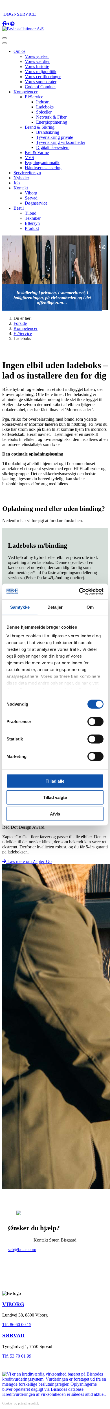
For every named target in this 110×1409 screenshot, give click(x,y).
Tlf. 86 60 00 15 (16, 1324)
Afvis (55, 813)
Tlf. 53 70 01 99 (16, 1356)
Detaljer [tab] (55, 606)
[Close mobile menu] (4, 43)
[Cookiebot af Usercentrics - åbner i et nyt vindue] (79, 591)
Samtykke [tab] (20, 606)
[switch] (95, 721)
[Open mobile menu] (4, 38)
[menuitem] (19, 51)
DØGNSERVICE (19, 14)
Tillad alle (55, 780)
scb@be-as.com (22, 1249)
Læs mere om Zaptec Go (29, 861)
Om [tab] (90, 606)
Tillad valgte (55, 797)
